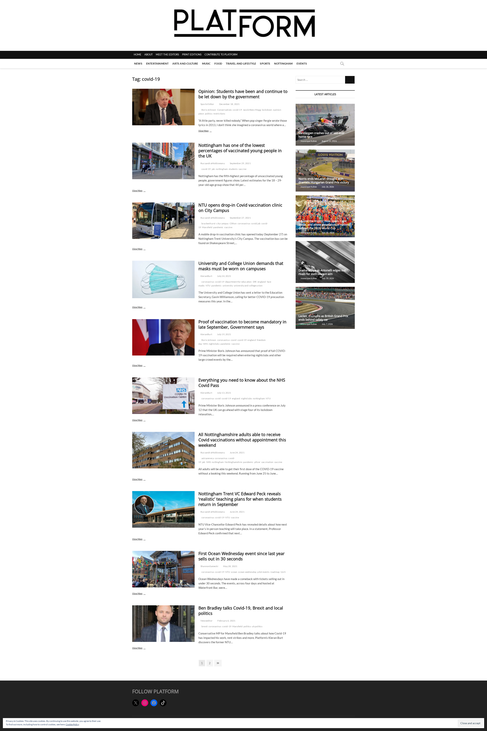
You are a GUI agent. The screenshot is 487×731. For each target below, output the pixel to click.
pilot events (263, 571)
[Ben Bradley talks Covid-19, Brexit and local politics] (163, 623)
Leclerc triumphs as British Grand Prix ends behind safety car (323, 317)
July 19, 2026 (327, 278)
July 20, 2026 (327, 232)
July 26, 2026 (327, 186)
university (228, 285)
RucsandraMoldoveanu (212, 163)
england (262, 281)
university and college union (248, 285)
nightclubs (214, 343)
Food (218, 63)
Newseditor (206, 620)
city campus (222, 223)
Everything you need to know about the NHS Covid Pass (241, 382)
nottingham (222, 169)
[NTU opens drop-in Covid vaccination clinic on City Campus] (163, 220)
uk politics (257, 626)
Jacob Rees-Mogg (252, 109)
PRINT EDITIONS (191, 54)
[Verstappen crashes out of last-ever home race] (325, 125)
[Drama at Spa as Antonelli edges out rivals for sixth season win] (325, 262)
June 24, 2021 (236, 452)
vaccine (242, 169)
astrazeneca (207, 458)
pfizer (257, 462)
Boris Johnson (208, 109)
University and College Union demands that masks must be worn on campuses (240, 265)
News (138, 63)
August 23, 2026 (329, 141)
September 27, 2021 (240, 217)
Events (302, 63)
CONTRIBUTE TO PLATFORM (221, 54)
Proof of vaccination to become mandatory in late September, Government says (242, 324)
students (233, 169)
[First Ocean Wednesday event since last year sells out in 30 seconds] (163, 569)
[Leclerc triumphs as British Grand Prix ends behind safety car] (325, 308)
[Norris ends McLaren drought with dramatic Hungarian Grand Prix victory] (325, 170)
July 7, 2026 (327, 324)
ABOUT (148, 54)
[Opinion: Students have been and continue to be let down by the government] (163, 107)
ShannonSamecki (209, 566)
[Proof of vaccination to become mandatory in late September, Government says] (163, 337)
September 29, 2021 (240, 163)
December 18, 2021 (229, 104)
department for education (238, 281)
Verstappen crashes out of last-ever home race (321, 134)
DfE (255, 281)
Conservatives (224, 109)
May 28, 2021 (230, 566)
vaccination (267, 462)
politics (208, 113)
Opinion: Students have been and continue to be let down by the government (242, 93)
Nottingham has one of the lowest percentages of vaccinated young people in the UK (240, 150)
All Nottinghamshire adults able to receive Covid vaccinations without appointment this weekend (242, 439)
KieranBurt (206, 276)
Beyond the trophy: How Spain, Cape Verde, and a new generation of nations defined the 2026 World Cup (324, 224)
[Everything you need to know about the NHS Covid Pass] (163, 395)
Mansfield (207, 227)
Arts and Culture (185, 63)
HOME (137, 54)
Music (206, 63)
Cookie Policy (72, 724)
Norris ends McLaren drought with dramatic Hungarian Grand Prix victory (323, 180)
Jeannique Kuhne (308, 141)
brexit (204, 626)
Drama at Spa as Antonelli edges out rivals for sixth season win (322, 272)
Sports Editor (207, 104)
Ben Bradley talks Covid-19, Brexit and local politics (240, 610)
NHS (205, 343)
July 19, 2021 (224, 334)
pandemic (218, 227)
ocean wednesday (247, 571)
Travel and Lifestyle (241, 63)
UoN (283, 571)
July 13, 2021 (224, 392)
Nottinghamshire (233, 462)
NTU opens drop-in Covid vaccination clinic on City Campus (240, 207)
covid (233, 340)
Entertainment (157, 63)
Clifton (233, 223)
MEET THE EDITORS (167, 54)
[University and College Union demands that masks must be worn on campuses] (163, 279)
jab (213, 169)
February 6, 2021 (226, 620)
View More (209, 131)
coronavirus (244, 223)
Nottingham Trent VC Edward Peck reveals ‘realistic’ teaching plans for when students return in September (240, 499)
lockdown (267, 109)
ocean (234, 571)
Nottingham (283, 63)
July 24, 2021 (224, 276)
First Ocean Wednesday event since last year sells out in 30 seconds (241, 556)
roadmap (275, 571)
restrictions (219, 113)
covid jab (255, 223)
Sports (265, 63)
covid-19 (237, 109)
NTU (208, 285)
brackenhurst (208, 223)
